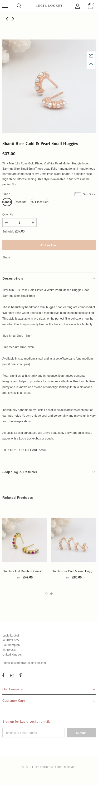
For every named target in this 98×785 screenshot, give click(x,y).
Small (7, 202)
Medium (21, 202)
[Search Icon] (19, 6)
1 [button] (46, 593)
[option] (49, 86)
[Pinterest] (21, 675)
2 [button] (51, 593)
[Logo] (49, 5)
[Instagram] (12, 675)
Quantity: (8, 214)
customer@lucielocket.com (28, 663)
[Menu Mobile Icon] (5, 6)
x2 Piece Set (39, 202)
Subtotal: (8, 231)
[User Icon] (77, 6)
